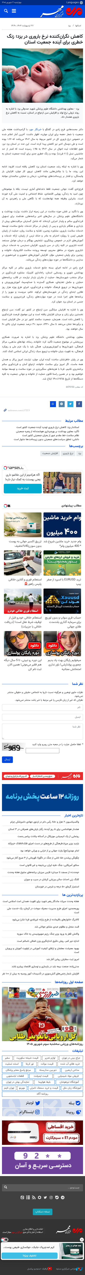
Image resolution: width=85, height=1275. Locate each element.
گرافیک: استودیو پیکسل (37, 1268)
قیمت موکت (47, 1064)
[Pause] (47, 490)
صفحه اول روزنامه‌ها (69, 982)
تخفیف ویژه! (30, 1256)
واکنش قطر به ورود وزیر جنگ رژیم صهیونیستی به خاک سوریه (48, 934)
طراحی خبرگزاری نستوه (66, 1268)
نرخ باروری (68, 453)
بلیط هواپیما (44, 1082)
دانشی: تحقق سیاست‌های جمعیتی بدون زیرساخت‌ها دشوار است (46, 439)
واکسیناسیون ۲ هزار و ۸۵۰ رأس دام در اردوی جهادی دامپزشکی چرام (44, 822)
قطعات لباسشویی (15, 1076)
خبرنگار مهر (35, 130)
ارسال (7, 760)
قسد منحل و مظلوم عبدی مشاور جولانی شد (57, 927)
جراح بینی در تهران (71, 1058)
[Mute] (52, 490)
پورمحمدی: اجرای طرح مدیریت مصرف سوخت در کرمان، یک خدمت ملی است (43, 910)
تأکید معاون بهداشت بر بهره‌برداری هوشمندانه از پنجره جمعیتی (47, 432)
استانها (78, 25)
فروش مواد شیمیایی (68, 1076)
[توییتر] (45, 1198)
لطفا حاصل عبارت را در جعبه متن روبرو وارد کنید (57, 744)
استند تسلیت (12, 1064)
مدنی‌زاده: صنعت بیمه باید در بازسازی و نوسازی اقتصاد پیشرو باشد (45, 967)
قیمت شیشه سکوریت (27, 1058)
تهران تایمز (9, 1088)
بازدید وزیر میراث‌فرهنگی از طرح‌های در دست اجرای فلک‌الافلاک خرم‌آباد (43, 844)
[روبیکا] (39, 1198)
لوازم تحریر (50, 1058)
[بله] (56, 1198)
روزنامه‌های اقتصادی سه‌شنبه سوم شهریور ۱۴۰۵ (53, 1044)
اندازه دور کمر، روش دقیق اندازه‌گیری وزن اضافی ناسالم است (48, 941)
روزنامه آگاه (42, 1094)
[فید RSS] (33, 1198)
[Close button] (82, 1240)
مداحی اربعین (72, 1070)
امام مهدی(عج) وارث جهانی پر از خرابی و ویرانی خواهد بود (49, 851)
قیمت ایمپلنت (41, 1076)
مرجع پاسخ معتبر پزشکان (18, 1070)
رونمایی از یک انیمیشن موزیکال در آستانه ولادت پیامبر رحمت (48, 836)
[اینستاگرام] (51, 1198)
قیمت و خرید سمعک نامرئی (44, 1088)
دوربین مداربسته (48, 1070)
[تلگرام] (62, 1198)
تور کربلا (30, 1064)
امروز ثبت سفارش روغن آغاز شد (62, 959)
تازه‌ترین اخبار (73, 815)
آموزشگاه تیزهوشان (69, 1082)
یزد (69, 25)
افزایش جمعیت (50, 453)
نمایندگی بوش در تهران (17, 1082)
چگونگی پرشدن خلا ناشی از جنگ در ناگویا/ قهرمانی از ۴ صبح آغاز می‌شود (43, 858)
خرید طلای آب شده (70, 1064)
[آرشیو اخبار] (28, 1198)
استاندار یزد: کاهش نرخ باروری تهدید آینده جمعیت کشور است (47, 427)
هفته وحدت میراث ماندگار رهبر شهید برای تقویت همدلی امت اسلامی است (41, 901)
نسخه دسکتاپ (42, 1212)
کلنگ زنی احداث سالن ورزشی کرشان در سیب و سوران (51, 880)
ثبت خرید (23, 488)
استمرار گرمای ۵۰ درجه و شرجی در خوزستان (57, 887)
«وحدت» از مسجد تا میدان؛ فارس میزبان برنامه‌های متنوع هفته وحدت (43, 872)
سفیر (7, 1058)
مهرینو (22, 1088)
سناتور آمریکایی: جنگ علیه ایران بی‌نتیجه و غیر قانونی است (49, 865)
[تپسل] (5, 468)
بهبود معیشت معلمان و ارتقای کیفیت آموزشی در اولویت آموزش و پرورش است (42, 950)
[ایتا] (22, 1198)
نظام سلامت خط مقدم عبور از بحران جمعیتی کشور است (50, 436)
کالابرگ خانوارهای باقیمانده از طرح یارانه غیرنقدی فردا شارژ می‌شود (45, 920)
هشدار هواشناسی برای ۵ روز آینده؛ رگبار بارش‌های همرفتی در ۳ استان (43, 829)
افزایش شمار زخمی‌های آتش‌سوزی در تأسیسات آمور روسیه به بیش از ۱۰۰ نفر (40, 974)
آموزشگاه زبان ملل (72, 1088)
